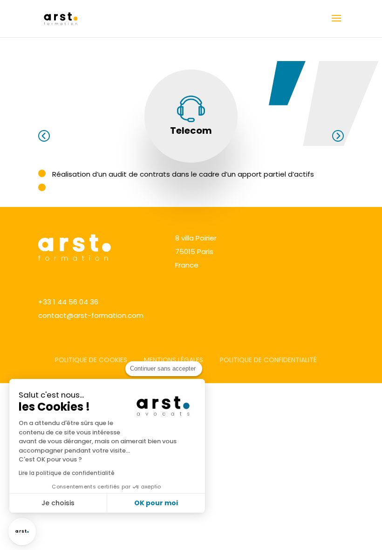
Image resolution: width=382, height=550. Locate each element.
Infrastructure (338, 136)
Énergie (44, 136)
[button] (22, 531)
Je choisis (58, 503)
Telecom (191, 130)
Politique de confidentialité (268, 359)
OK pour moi (156, 503)
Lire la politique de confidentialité (67, 473)
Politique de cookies (91, 359)
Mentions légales (173, 359)
